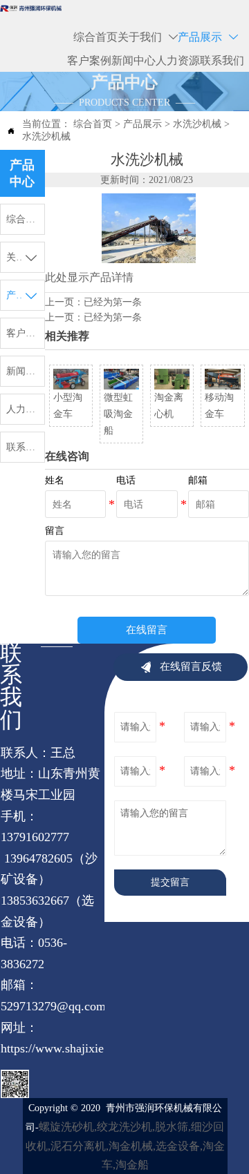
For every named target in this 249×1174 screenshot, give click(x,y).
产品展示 (142, 124)
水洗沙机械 (197, 124)
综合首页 (92, 124)
